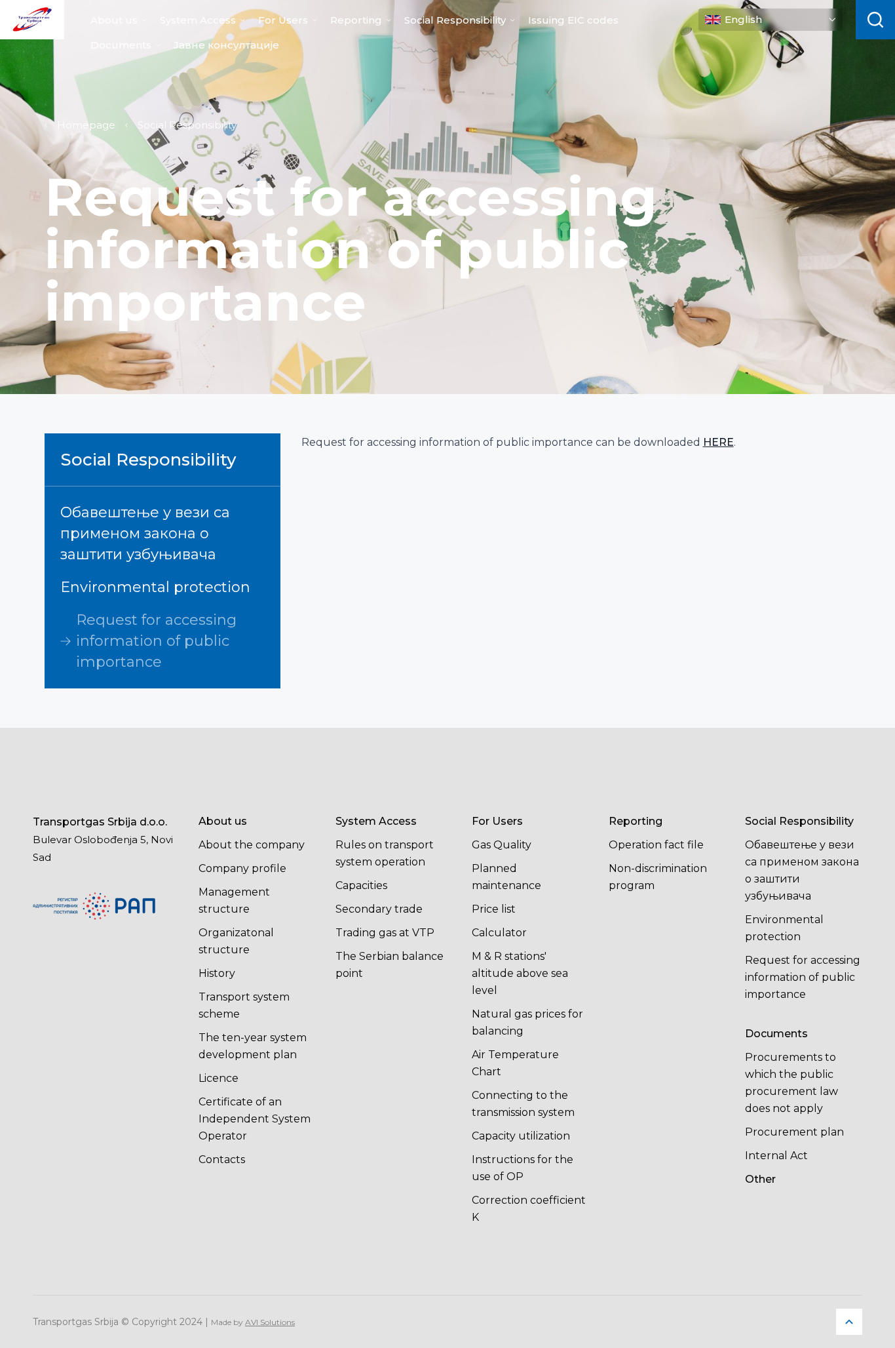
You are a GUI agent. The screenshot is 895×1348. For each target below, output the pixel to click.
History (217, 973)
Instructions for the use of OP (522, 1168)
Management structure (234, 900)
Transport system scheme (244, 1005)
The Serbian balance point (389, 965)
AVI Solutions (270, 1322)
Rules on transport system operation (384, 853)
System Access (198, 20)
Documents (120, 45)
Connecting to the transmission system (523, 1104)
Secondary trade (379, 909)
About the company (252, 845)
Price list (494, 909)
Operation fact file (656, 845)
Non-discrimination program (658, 877)
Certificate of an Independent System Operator (255, 1119)
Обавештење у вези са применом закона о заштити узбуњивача (145, 533)
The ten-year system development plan (253, 1046)
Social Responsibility (455, 20)
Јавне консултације (226, 45)
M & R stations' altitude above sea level (520, 973)
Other (760, 1179)
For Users (283, 20)
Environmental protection (155, 587)
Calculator (499, 932)
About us (114, 20)
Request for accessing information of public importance (156, 641)
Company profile (242, 868)
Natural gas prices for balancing (527, 1022)
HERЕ (718, 442)
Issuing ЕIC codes (573, 20)
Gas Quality (501, 845)
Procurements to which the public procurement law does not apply (791, 1083)
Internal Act (776, 1155)
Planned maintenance (506, 877)
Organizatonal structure (236, 941)
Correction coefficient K (529, 1208)
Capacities (361, 885)
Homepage (86, 125)
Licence (218, 1078)
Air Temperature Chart (515, 1063)
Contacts (222, 1159)
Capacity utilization (521, 1136)
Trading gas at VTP (384, 932)
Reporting (356, 20)
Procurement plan (794, 1132)
